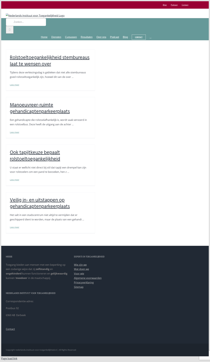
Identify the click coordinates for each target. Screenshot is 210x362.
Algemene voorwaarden (88, 278)
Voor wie (79, 273)
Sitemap (78, 287)
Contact (10, 329)
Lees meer (14, 84)
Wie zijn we (80, 264)
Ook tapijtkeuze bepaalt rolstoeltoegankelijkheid (35, 155)
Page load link (9, 358)
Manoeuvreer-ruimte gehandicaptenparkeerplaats (40, 108)
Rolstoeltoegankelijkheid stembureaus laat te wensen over (49, 60)
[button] (150, 37)
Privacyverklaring (84, 282)
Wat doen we (81, 269)
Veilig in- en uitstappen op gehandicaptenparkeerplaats (40, 203)
